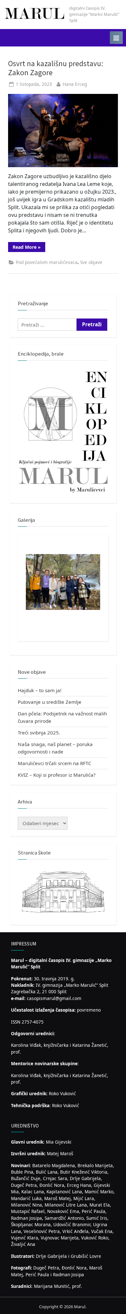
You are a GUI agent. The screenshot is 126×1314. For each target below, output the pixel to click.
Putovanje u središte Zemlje (49, 702)
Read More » (29, 248)
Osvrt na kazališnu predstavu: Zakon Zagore (55, 68)
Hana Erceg (75, 84)
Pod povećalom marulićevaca (47, 262)
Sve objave (91, 262)
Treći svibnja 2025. (39, 732)
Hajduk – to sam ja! (39, 690)
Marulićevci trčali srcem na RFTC (54, 763)
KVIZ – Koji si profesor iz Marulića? (57, 775)
